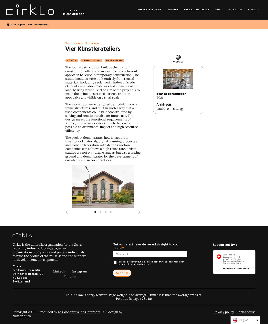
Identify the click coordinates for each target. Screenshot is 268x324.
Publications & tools (196, 10)
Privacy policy (223, 312)
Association (235, 10)
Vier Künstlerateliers (38, 25)
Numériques (22, 316)
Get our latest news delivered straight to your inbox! (146, 246)
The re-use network (149, 10)
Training (173, 10)
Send (119, 273)
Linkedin (59, 271)
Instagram (79, 271)
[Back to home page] (8, 24)
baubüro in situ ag (170, 108)
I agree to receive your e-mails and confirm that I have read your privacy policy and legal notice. (151, 263)
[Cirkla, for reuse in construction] (22, 235)
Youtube (70, 277)
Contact (253, 10)
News (218, 10)
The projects (18, 25)
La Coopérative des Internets (79, 312)
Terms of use (246, 312)
